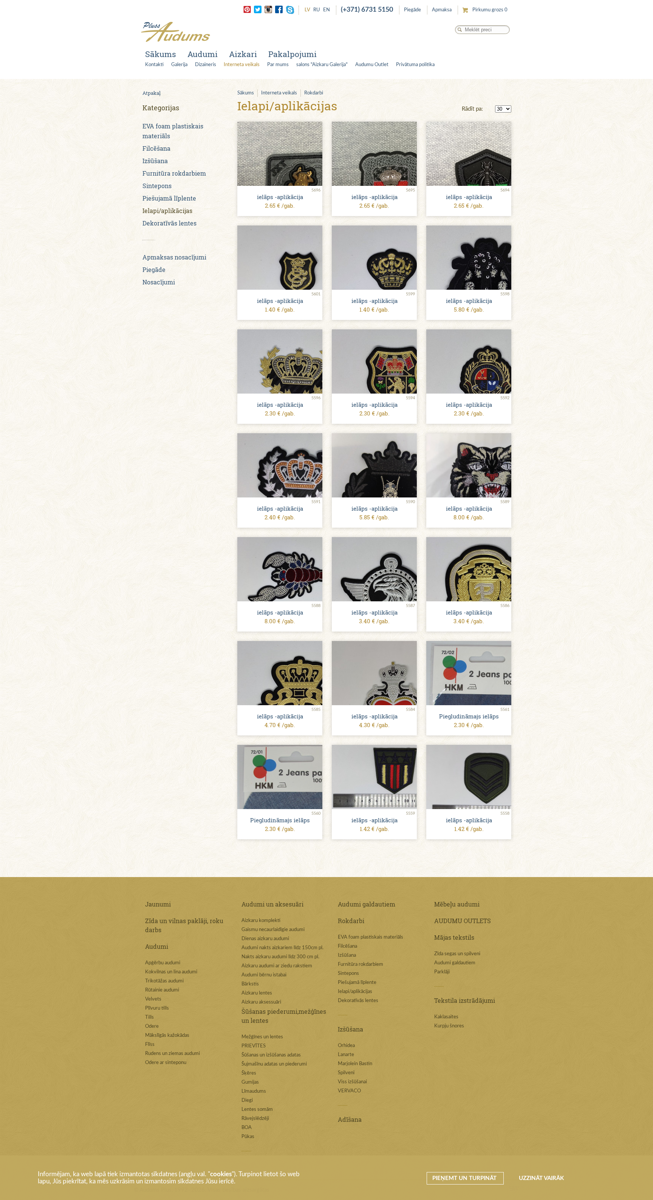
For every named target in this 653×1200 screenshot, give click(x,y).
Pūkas (247, 1136)
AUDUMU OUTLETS (462, 921)
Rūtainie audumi (162, 990)
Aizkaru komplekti (260, 920)
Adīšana (350, 1119)
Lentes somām (257, 1109)
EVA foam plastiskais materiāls (370, 937)
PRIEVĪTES (253, 1046)
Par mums (278, 64)
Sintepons (157, 186)
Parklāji (442, 972)
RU (316, 10)
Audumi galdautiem (366, 904)
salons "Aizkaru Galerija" (322, 64)
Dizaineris (205, 64)
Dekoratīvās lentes (169, 223)
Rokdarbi (313, 93)
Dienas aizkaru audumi (265, 938)
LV (307, 10)
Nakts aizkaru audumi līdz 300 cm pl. (280, 956)
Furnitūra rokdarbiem (174, 173)
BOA (246, 1127)
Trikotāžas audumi (164, 981)
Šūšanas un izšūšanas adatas (271, 1055)
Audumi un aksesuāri (272, 904)
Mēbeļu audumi (457, 904)
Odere (152, 1026)
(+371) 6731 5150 (367, 9)
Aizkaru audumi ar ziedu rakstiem (276, 966)
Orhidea (346, 1045)
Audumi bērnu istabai (263, 975)
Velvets (153, 999)
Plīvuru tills (157, 1008)
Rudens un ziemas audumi (172, 1053)
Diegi (247, 1100)
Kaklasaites (446, 1017)
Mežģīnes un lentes (262, 1037)
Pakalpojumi (292, 54)
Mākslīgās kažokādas (167, 1035)
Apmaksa (442, 10)
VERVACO (349, 1091)
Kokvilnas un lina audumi (171, 972)
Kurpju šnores (449, 1026)
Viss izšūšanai (352, 1082)
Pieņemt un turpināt (465, 1178)
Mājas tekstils (454, 937)
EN (326, 10)
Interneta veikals (242, 64)
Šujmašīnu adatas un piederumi (274, 1064)
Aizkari (243, 54)
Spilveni (346, 1072)
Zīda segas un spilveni (457, 953)
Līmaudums (253, 1091)
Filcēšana (156, 148)
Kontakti (154, 64)
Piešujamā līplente (169, 198)
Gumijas (250, 1082)
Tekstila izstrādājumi (464, 1000)
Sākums (160, 54)
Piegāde (412, 10)
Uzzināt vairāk (541, 1178)
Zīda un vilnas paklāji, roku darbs (184, 925)
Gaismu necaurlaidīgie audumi (273, 929)
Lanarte (346, 1054)
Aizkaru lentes (256, 993)
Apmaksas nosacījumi (174, 257)
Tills (149, 1017)
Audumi (202, 54)
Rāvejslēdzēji (255, 1118)
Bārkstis (250, 984)
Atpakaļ (151, 93)
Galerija (179, 64)
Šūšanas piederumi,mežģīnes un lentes (283, 1015)
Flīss (150, 1044)
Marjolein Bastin (355, 1063)
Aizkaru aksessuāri (261, 1002)
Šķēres (248, 1073)
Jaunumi (158, 904)
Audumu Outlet (371, 64)
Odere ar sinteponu (165, 1062)
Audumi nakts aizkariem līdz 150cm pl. (282, 947)
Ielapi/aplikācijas (167, 211)
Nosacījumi (158, 282)
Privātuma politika (415, 64)
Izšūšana (155, 161)
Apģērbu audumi (162, 963)
